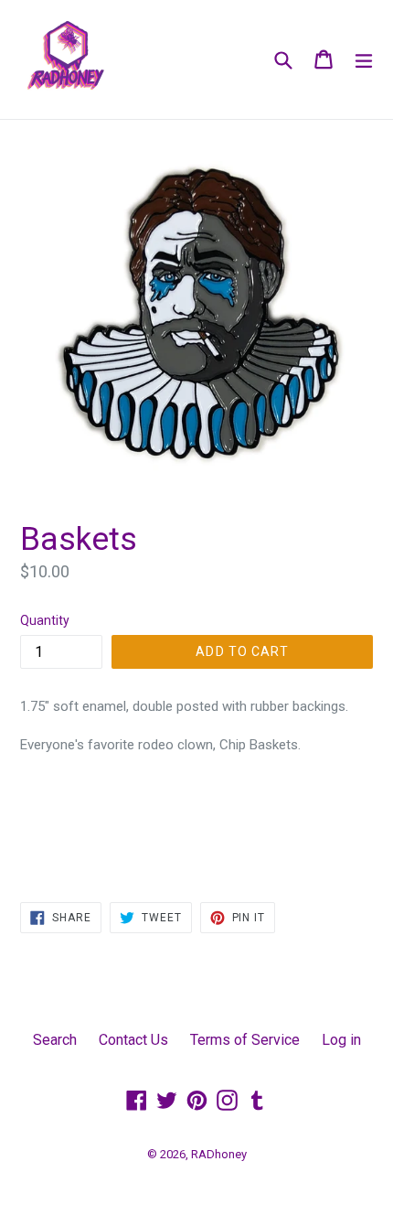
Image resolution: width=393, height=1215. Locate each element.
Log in (341, 1039)
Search (55, 1039)
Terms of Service (245, 1039)
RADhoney (219, 1154)
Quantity (44, 620)
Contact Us (133, 1039)
